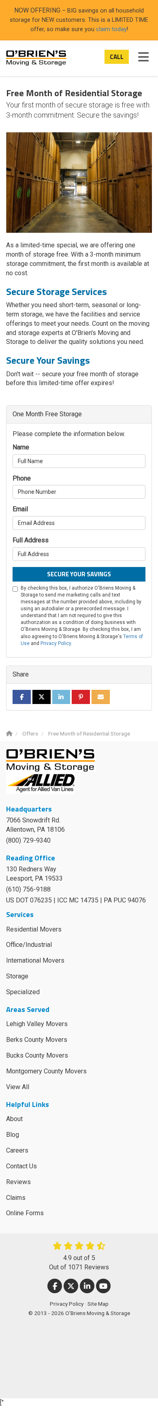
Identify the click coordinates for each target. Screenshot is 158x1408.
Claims (16, 1197)
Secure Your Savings (79, 574)
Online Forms (25, 1213)
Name (21, 447)
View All (17, 1087)
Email (20, 509)
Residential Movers (34, 929)
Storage (17, 976)
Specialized (23, 992)
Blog (12, 1134)
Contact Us (21, 1166)
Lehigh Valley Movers (37, 1024)
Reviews (18, 1182)
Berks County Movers (36, 1039)
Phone (22, 478)
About (14, 1119)
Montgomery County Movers (46, 1071)
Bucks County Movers (37, 1055)
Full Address (31, 540)
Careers (17, 1150)
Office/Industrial (29, 945)
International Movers (35, 960)
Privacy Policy (56, 643)
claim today (111, 29)
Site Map (98, 1304)
